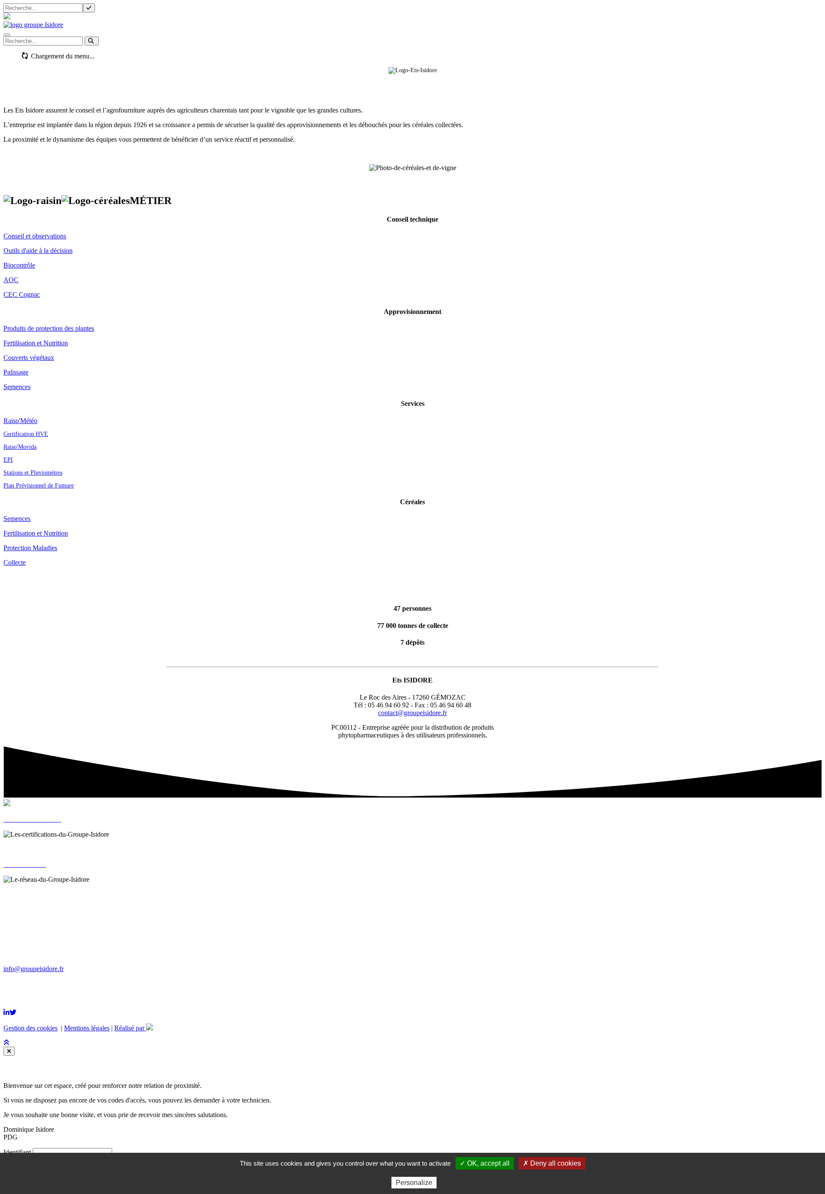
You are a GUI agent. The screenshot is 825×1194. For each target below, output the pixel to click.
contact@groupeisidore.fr (412, 712)
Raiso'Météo (20, 420)
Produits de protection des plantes (48, 328)
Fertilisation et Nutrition (35, 343)
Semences (17, 386)
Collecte (14, 562)
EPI (8, 460)
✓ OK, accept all (485, 1163)
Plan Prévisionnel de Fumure (38, 485)
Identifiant (17, 1152)
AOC (10, 279)
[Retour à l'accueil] (33, 24)
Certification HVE (25, 434)
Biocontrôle (19, 265)
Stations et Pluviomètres (32, 472)
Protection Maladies (30, 547)
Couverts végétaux (28, 357)
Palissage (15, 372)
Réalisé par (130, 1028)
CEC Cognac (21, 294)
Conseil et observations (34, 236)
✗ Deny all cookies (552, 1163)
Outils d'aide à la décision (38, 250)
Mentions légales (87, 1028)
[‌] (6, 1012)
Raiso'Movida (20, 447)
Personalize (414, 1182)
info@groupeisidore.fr (33, 968)
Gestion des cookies (30, 1028)
